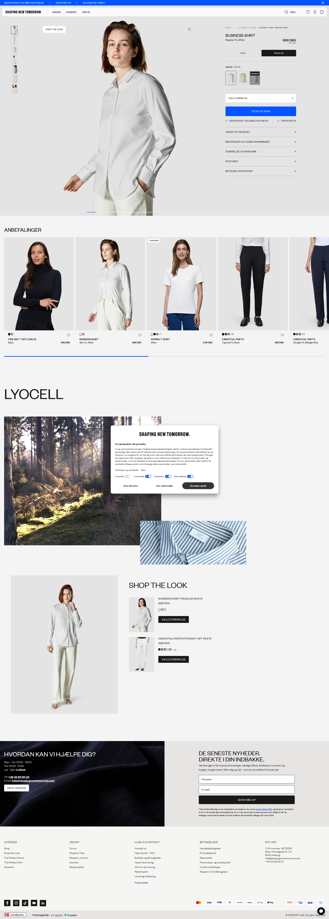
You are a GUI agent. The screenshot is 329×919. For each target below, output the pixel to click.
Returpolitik (206, 857)
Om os (72, 848)
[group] (120, 116)
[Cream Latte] (168, 649)
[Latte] (157, 334)
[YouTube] (33, 903)
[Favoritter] (308, 12)
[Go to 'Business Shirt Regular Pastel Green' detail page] (243, 78)
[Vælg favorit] (189, 29)
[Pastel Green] (83, 334)
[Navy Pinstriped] (300, 334)
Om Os (86, 12)
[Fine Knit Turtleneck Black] (39, 283)
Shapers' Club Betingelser (214, 871)
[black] (155, 334)
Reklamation (141, 871)
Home (228, 28)
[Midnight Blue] (226, 334)
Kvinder (71, 12)
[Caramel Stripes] (165, 609)
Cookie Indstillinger (210, 867)
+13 (232, 334)
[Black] (9, 334)
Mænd (56, 12)
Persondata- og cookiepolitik (215, 862)
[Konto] (315, 12)
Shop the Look (12, 853)
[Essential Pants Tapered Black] (253, 283)
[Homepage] (23, 12)
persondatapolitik (263, 809)
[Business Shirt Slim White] (110, 283)
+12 (303, 334)
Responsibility (76, 867)
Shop (7, 848)
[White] (81, 334)
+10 (174, 650)
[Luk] (323, 3)
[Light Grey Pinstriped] (170, 649)
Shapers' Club (76, 853)
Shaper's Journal (78, 857)
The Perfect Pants (14, 857)
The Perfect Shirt (13, 862)
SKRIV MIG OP (247, 800)
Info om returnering (145, 867)
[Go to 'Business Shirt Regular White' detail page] (231, 78)
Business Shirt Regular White (180, 598)
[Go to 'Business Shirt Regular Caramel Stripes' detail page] (255, 78)
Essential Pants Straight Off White (185, 638)
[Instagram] (16, 903)
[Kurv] (322, 12)
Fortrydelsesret (208, 853)
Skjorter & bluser (247, 28)
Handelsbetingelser (210, 848)
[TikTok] (24, 903)
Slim (243, 53)
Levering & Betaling (145, 876)
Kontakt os (140, 848)
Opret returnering (144, 862)
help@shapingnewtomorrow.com (33, 780)
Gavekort (9, 867)
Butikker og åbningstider (148, 857)
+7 (160, 334)
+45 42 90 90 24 (18, 777)
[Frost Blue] (297, 334)
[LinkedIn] (42, 903)
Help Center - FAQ (145, 853)
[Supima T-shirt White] (182, 283)
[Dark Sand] (12, 334)
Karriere (73, 862)
